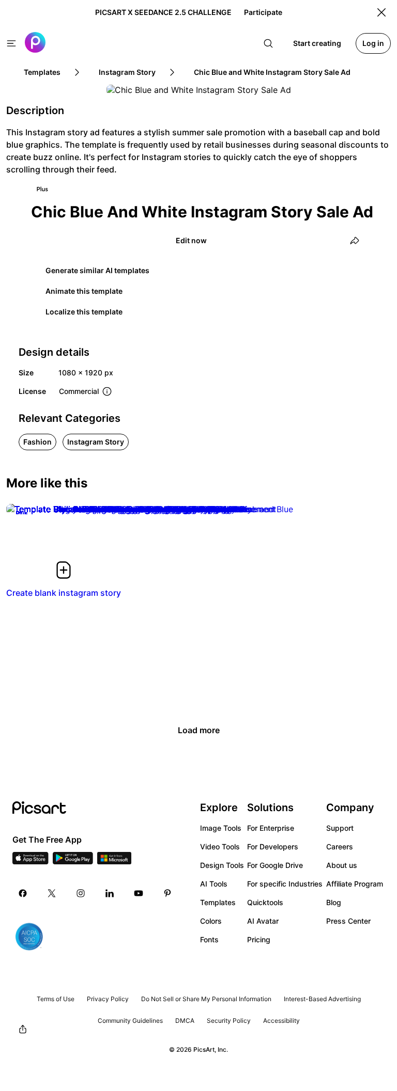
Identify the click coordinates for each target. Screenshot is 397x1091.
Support (340, 828)
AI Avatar (263, 920)
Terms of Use (55, 999)
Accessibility (281, 1020)
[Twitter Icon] (51, 893)
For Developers (272, 846)
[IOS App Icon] (30, 861)
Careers (339, 846)
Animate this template (84, 291)
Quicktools (265, 902)
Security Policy (229, 1020)
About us (341, 865)
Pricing (258, 939)
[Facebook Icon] (22, 893)
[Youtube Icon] (138, 893)
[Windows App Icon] (114, 861)
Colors (211, 920)
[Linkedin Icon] (109, 893)
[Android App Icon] (73, 861)
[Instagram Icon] (80, 893)
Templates (218, 902)
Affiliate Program (354, 883)
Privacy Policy (108, 999)
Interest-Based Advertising (322, 999)
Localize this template (84, 311)
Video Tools (220, 846)
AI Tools (213, 883)
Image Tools (220, 828)
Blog (333, 902)
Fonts (209, 939)
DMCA (184, 1020)
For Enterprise (270, 828)
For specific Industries (285, 883)
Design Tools (222, 865)
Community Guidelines (130, 1020)
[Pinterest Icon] (167, 893)
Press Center (348, 920)
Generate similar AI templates (97, 270)
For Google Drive (275, 865)
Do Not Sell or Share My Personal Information (206, 999)
